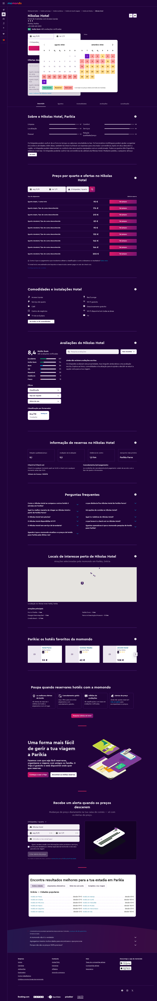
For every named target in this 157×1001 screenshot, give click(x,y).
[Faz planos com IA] (3, 28)
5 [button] (54, 61)
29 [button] (70, 77)
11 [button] (49, 66)
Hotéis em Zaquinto (37, 908)
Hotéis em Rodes (88, 906)
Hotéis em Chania (37, 900)
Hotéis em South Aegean (72, 11)
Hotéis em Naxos (36, 906)
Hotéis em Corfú (88, 900)
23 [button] (75, 71)
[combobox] (56, 827)
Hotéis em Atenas (89, 897)
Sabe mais (104, 260)
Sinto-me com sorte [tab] (77, 886)
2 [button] (75, 56)
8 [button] (69, 61)
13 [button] (59, 66)
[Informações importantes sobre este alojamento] (135, 442)
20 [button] (60, 71)
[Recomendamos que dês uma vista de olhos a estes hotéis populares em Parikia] (135, 639)
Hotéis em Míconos (37, 903)
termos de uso (56, 858)
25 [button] (49, 77)
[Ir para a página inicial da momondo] (15, 3)
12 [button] (54, 66)
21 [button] (65, 71)
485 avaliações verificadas (51, 29)
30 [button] (75, 77)
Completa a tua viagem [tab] (96, 886)
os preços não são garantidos (77, 931)
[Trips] (3, 34)
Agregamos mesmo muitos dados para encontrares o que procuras (56, 941)
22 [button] (70, 71)
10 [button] (44, 66)
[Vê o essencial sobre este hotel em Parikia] (135, 116)
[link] (82, 716)
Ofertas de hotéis (33, 11)
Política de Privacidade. (69, 858)
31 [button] (44, 82)
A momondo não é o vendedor (42, 937)
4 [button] (49, 61)
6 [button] (59, 61)
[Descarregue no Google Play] (125, 963)
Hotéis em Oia (87, 911)
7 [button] (64, 61)
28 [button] (65, 77)
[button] (3, 3)
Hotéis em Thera (36, 897)
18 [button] (49, 71)
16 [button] (75, 66)
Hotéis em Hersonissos (90, 908)
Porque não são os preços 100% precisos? (46, 945)
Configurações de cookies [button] (37, 268)
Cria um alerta (115, 702)
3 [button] (44, 61)
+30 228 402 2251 (34, 26)
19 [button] (54, 71)
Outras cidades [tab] (37, 886)
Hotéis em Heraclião (89, 903)
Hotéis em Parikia (88, 11)
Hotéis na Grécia (58, 11)
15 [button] (70, 66)
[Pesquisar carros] (3, 19)
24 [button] (44, 77)
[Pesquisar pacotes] (3, 23)
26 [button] (54, 77)
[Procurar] (3, 14)
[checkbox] (38, 415)
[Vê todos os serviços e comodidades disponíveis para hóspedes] (135, 289)
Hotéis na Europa (45, 11)
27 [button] (60, 77)
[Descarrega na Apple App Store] (125, 968)
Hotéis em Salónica (37, 911)
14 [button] (65, 66)
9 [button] (75, 61)
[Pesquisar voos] (3, 10)
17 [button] (44, 71)
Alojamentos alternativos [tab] (56, 886)
